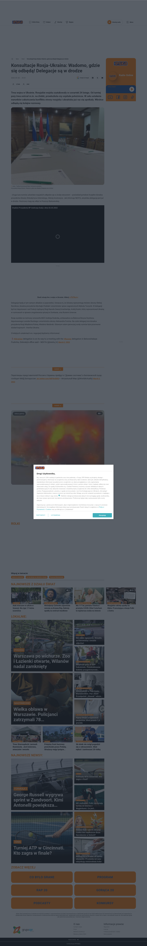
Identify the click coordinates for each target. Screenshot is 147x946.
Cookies (48, 509)
